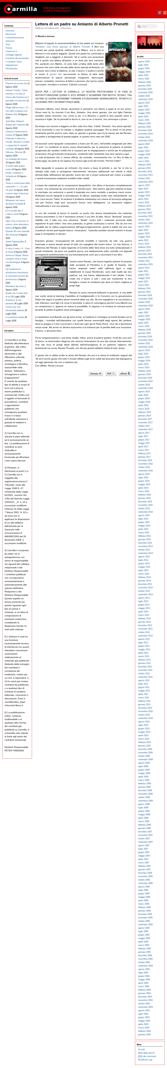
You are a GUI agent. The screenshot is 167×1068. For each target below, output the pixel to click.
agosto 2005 (144, 928)
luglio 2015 (143, 519)
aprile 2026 (143, 75)
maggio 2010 (144, 732)
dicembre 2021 (145, 254)
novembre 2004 (145, 959)
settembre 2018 (145, 388)
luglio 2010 (143, 725)
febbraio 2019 (144, 371)
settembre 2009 (145, 759)
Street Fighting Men (15, 241)
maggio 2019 (144, 360)
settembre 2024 (145, 140)
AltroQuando (11, 68)
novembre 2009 (145, 752)
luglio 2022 (143, 230)
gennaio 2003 (144, 1034)
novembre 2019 (145, 340)
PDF (109, 373)
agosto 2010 (144, 721)
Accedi (141, 1049)
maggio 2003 (144, 1021)
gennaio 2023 (144, 209)
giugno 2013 (144, 605)
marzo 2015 (143, 532)
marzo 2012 (143, 656)
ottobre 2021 (144, 261)
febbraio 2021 (144, 288)
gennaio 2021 (144, 292)
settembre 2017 (145, 429)
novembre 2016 (145, 464)
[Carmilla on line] (83, 9)
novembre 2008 (145, 794)
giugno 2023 (144, 192)
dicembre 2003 (145, 996)
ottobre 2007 (144, 838)
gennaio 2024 (144, 168)
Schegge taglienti (14, 55)
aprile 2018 (143, 405)
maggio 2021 (144, 278)
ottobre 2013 (144, 591)
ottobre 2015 (144, 508)
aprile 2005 (143, 941)
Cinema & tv (11, 51)
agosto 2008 (144, 804)
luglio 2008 (143, 807)
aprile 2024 (143, 158)
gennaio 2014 (144, 580)
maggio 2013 (144, 608)
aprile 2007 (143, 859)
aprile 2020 (143, 323)
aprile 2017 (143, 446)
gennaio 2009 (144, 787)
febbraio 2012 (144, 660)
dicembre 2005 (145, 914)
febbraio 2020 (144, 329)
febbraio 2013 (144, 618)
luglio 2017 (143, 436)
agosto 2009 (144, 763)
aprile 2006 (143, 900)
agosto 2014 (144, 556)
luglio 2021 (143, 271)
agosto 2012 (144, 639)
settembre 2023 (145, 182)
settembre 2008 (145, 800)
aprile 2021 (143, 281)
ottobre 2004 (144, 962)
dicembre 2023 (145, 171)
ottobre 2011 (144, 673)
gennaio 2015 (144, 539)
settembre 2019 (145, 347)
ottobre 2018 (144, 384)
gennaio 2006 (144, 911)
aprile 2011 (143, 694)
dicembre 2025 (145, 89)
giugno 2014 (144, 563)
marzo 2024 (143, 161)
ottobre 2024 (144, 137)
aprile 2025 (143, 116)
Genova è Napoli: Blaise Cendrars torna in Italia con (17, 258)
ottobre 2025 (144, 96)
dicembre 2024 (145, 130)
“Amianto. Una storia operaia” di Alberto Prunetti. (62, 46)
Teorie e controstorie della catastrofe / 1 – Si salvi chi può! (18, 186)
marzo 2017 (143, 450)
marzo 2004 (143, 986)
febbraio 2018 (144, 412)
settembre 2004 (145, 966)
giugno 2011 (143, 687)
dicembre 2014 (145, 543)
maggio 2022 (144, 237)
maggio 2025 (144, 113)
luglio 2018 (143, 395)
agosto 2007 (144, 845)
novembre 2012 (145, 629)
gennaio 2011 (144, 704)
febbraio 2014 (144, 577)
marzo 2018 (143, 409)
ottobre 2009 (144, 756)
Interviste (10, 41)
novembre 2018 (145, 381)
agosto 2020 (144, 309)
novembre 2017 (145, 422)
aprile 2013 (143, 611)
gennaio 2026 (144, 85)
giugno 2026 (144, 68)
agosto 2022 (144, 226)
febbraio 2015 (144, 536)
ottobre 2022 (144, 219)
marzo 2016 (143, 491)
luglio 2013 (143, 601)
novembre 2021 (145, 257)
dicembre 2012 (145, 625)
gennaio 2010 (144, 745)
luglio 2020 (143, 312)
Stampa (94, 373)
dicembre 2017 (145, 419)
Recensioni (66, 28)
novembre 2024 (145, 133)
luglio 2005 (143, 931)
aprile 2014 (143, 570)
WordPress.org (145, 1060)
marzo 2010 (143, 739)
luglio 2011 (143, 684)
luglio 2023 (143, 188)
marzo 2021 (143, 285)
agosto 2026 (144, 61)
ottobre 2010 (144, 715)
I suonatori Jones (14, 61)
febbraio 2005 (144, 948)
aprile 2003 (143, 1024)
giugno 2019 (144, 357)
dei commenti (147, 1056)
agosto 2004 (144, 969)
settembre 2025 (145, 99)
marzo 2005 (143, 945)
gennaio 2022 (144, 250)
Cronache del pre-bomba (17, 58)
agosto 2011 (144, 680)
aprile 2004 (143, 983)
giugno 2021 (144, 274)
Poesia (9, 48)
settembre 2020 (145, 305)
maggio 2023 (144, 195)
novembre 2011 (145, 670)
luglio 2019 (143, 354)
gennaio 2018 (144, 415)
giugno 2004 (144, 976)
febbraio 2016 (144, 494)
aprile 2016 (143, 488)
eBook (124, 373)
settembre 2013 (145, 594)
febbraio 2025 (144, 123)
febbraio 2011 (144, 701)
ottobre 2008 (144, 797)
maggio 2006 (144, 897)
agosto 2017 (144, 433)
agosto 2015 (144, 515)
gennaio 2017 (144, 457)
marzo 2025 (143, 120)
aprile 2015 (143, 529)
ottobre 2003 (144, 1003)
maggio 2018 (144, 402)
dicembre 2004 (145, 955)
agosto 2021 (144, 268)
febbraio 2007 (144, 866)
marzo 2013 (143, 615)
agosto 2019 (144, 350)
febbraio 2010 (144, 742)
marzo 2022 (143, 243)
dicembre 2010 (145, 708)
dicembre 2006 (145, 873)
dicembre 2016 (145, 460)
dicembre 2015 (145, 501)
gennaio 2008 (144, 828)
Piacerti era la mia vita (16, 83)
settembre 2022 (145, 223)
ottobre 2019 (144, 343)
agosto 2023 (144, 185)
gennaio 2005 (144, 952)
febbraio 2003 (144, 1031)
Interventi (10, 30)
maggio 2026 (144, 72)
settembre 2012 (145, 635)
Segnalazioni (12, 65)
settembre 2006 (145, 883)
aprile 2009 (143, 776)
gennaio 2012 (144, 663)
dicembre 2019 (145, 336)
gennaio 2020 (144, 333)
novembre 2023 (145, 175)
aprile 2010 (143, 735)
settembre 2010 (145, 718)
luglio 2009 (143, 766)
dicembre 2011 (145, 666)
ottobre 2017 (144, 426)
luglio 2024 (143, 147)
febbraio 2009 (144, 783)
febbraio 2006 (144, 907)
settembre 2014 (145, 553)
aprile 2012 (143, 653)
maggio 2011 (144, 690)
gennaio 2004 (144, 993)
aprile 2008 (143, 818)
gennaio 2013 (144, 622)
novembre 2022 (145, 216)
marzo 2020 (143, 326)
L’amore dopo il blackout (17, 193)
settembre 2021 (145, 264)
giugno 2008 (144, 811)
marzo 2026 (143, 78)
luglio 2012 (143, 642)
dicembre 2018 (145, 378)
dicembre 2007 (145, 831)
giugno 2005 (144, 935)
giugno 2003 (144, 1017)
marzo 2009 (143, 780)
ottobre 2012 (144, 632)
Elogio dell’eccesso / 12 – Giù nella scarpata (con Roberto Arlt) (18, 111)
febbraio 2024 (144, 164)
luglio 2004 (143, 972)
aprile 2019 (143, 364)
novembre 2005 (145, 917)
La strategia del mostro (16, 159)
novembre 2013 (145, 587)
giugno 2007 (144, 852)
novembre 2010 (145, 711)
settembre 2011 (145, 677)
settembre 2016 (145, 470)
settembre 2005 (145, 924)
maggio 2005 (144, 938)
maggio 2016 (144, 484)
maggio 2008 (144, 814)
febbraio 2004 (144, 990)
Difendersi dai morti (15, 286)
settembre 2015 (145, 512)
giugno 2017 (144, 439)
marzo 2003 (143, 1027)
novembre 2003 (145, 1000)
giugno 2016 (144, 481)
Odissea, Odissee (14, 152)
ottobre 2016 (144, 467)
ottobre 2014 (144, 549)
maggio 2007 (144, 855)
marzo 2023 (143, 202)
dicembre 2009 (145, 749)
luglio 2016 (143, 477)
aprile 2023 (143, 199)
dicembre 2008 (145, 790)
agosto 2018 (144, 391)
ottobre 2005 (144, 921)
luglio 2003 (143, 1014)
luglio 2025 (143, 106)
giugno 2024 (144, 151)
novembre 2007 (145, 835)
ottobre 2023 (144, 178)
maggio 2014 (144, 567)
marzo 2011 (143, 697)
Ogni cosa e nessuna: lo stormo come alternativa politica (17, 224)
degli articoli (146, 1053)
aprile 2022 (143, 240)
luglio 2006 (143, 890)
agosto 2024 (144, 144)
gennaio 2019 (144, 374)
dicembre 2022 (145, 213)
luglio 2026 (143, 65)
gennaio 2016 (144, 498)
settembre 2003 (145, 1007)
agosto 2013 (144, 598)
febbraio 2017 (144, 453)
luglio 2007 (143, 849)
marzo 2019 (143, 367)
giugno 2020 (144, 316)
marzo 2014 (143, 574)
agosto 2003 (144, 1010)
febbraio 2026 (144, 82)
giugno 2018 (144, 398)
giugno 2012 (144, 646)
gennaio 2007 (144, 869)
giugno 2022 (144, 233)
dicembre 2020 (145, 295)
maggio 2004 (144, 979)
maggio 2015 (144, 525)
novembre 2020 (145, 298)
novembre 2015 (145, 505)
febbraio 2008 (144, 825)
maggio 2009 (144, 773)
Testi (8, 44)
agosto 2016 (144, 474)
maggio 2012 (144, 649)
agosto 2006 (144, 886)
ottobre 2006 (144, 880)
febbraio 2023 (144, 206)
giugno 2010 (144, 728)
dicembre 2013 (145, 584)
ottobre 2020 (144, 302)
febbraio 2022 (144, 247)
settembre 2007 (145, 842)
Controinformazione (15, 37)
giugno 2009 (144, 770)
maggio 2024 (144, 154)
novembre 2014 (145, 546)
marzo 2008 (143, 821)
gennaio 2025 (144, 127)
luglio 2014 (143, 560)
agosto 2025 (144, 103)
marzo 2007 (143, 862)
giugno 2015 (144, 522)
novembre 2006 (145, 876)
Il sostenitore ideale (15, 317)
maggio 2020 (144, 319)
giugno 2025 (144, 109)
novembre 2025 (145, 92)
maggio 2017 (144, 443)
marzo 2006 (143, 904)
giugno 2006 (144, 893)
